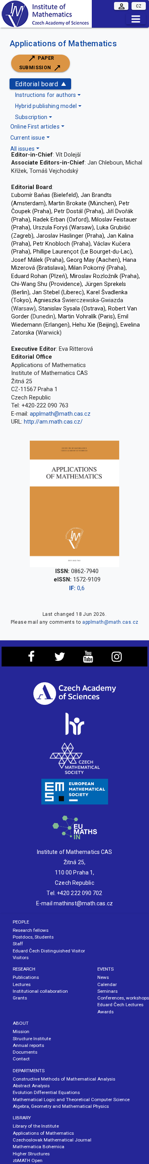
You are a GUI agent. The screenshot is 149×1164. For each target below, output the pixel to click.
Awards (105, 1011)
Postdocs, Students (33, 937)
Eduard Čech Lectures (120, 1004)
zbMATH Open (28, 1160)
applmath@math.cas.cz (60, 414)
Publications (26, 977)
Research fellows (30, 930)
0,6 (77, 588)
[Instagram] (117, 659)
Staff (18, 943)
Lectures (22, 984)
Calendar (107, 984)
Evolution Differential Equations (46, 1092)
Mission (21, 1031)
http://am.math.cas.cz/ (53, 421)
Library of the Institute (36, 1126)
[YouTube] (88, 659)
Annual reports (28, 1045)
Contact (21, 1059)
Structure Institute (32, 1038)
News (103, 977)
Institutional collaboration (40, 991)
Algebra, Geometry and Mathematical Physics (61, 1106)
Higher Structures (31, 1153)
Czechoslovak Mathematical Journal (52, 1140)
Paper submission (36, 62)
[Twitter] (60, 659)
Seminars (107, 991)
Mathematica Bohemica (38, 1146)
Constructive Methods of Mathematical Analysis (64, 1079)
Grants (20, 998)
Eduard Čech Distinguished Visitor (49, 951)
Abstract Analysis (31, 1085)
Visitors (21, 957)
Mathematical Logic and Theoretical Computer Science (71, 1099)
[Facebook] (31, 659)
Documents (25, 1052)
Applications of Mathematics (63, 43)
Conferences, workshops (123, 998)
